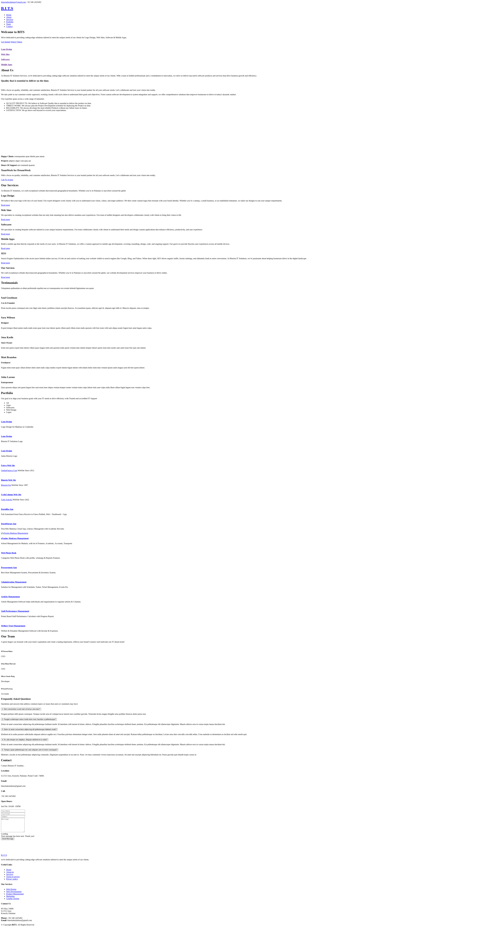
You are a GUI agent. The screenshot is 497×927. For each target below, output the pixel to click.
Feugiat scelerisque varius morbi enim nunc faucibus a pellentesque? (29, 719)
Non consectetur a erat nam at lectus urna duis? (21, 709)
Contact (9, 26)
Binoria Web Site (8, 480)
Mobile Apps (6, 64)
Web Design (11, 889)
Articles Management (10, 597)
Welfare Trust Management (13, 626)
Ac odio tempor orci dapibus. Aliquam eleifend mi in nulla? (24, 740)
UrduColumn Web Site (11, 494)
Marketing (10, 896)
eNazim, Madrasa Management (15, 538)
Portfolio (9, 22)
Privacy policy (12, 879)
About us (10, 872)
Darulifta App (7, 509)
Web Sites (5, 54)
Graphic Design (12, 898)
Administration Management (13, 582)
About (8, 17)
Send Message (7, 839)
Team (8, 24)
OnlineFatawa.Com (9, 470)
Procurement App (9, 567)
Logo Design (6, 49)
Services (9, 19)
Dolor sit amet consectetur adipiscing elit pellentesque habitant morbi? (29, 729)
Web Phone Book (8, 553)
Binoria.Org (6, 485)
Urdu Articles (7, 500)
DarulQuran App (8, 524)
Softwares (5, 59)
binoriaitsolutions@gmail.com (13, 2)
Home (8, 15)
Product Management (15, 894)
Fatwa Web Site (8, 465)
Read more (5, 205)
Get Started (5, 42)
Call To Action (7, 180)
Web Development (13, 891)
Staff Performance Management (15, 611)
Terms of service (13, 877)
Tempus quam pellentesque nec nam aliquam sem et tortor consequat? (29, 750)
